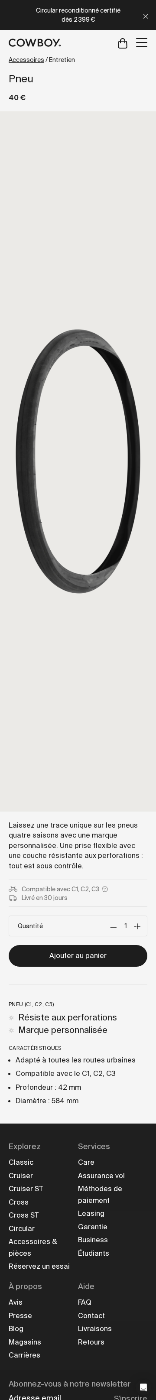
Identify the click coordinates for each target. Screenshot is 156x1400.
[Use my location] (35, 780)
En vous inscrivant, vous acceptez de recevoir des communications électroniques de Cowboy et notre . (78, 844)
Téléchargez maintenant (78, 811)
